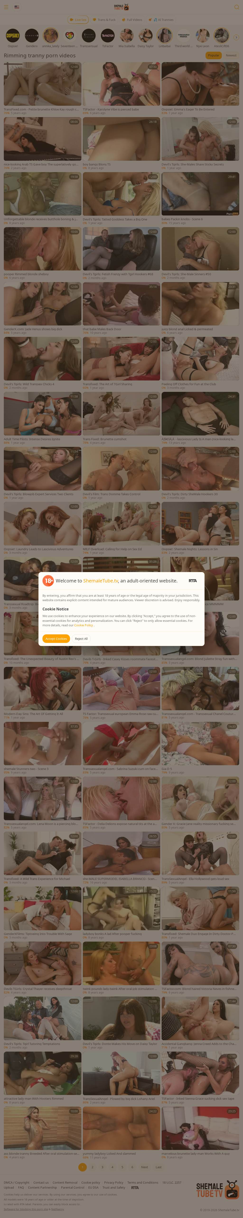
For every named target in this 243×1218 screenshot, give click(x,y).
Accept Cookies (56, 638)
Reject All (81, 638)
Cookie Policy (84, 625)
